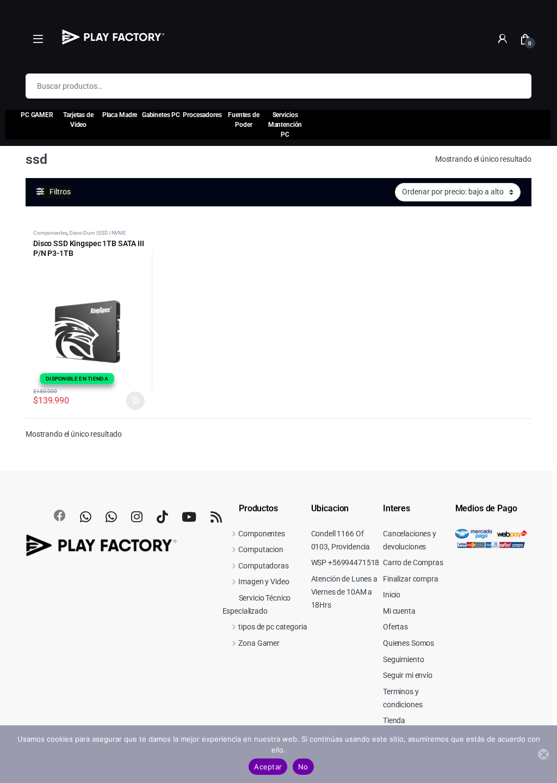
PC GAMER (37, 115)
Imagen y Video (263, 581)
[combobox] (263, 86)
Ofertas (395, 626)
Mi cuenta (399, 611)
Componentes (50, 233)
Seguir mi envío (407, 675)
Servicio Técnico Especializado (256, 604)
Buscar (516, 86)
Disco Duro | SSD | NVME (97, 233)
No (303, 766)
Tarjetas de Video (78, 120)
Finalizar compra (410, 578)
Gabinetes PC (161, 115)
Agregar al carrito (130, 401)
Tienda (394, 720)
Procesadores (202, 115)
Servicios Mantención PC (285, 124)
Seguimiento (403, 659)
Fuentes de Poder (243, 120)
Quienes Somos (408, 643)
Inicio (391, 594)
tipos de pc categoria (272, 626)
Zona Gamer (259, 643)
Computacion (260, 549)
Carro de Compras (413, 562)
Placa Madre (119, 115)
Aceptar (268, 766)
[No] (543, 754)
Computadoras (263, 565)
